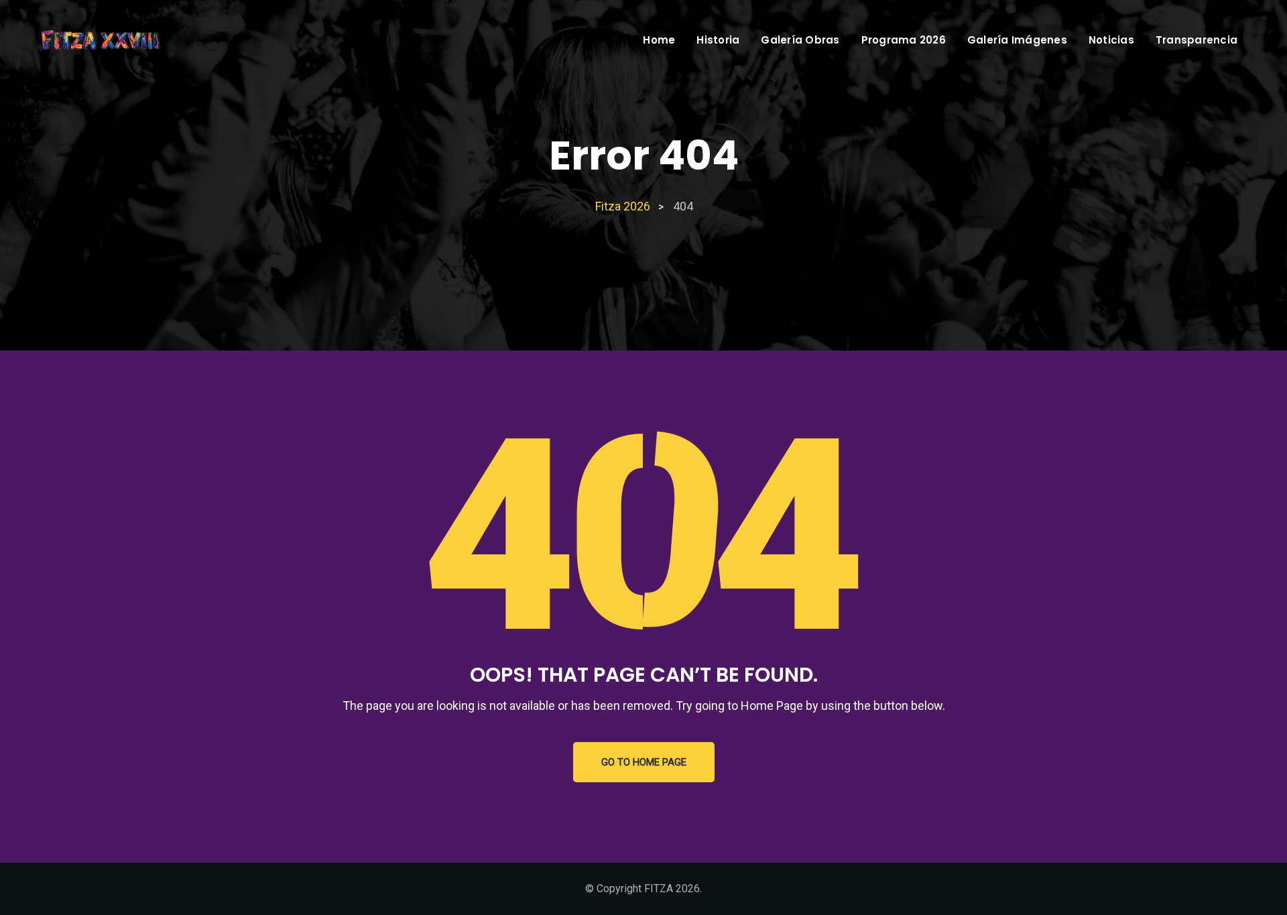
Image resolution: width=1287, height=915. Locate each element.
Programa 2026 (903, 40)
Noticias (1111, 40)
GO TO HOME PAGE (643, 762)
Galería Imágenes (1017, 40)
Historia (717, 40)
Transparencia (1196, 40)
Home (659, 40)
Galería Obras (800, 40)
